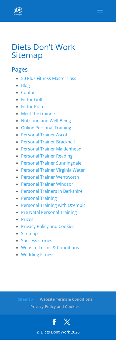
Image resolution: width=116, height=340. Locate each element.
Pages (20, 69)
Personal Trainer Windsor (47, 184)
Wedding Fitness (37, 255)
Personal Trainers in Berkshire (52, 191)
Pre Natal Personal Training (49, 212)
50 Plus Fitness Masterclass (48, 78)
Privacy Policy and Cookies (47, 226)
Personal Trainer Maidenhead (51, 149)
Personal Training (39, 198)
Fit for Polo (32, 107)
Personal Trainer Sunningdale (51, 163)
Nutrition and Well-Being (46, 121)
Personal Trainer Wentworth (50, 177)
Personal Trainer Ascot (44, 135)
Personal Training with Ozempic (53, 205)
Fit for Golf (31, 99)
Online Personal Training (46, 128)
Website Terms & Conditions (50, 248)
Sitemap (29, 233)
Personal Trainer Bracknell (48, 142)
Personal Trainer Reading (47, 156)
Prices (27, 219)
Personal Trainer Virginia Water (53, 170)
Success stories (36, 240)
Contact (29, 92)
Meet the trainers (38, 114)
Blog (25, 85)
